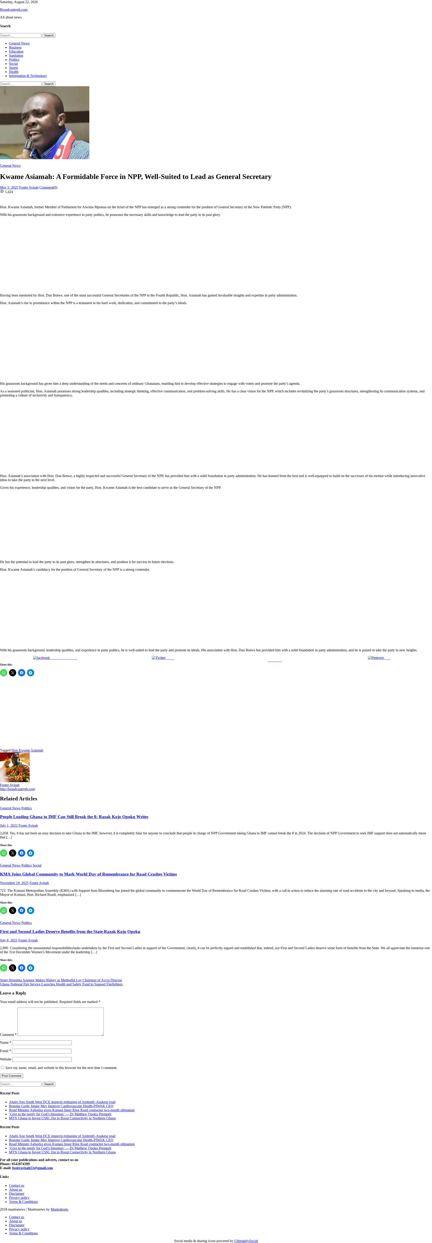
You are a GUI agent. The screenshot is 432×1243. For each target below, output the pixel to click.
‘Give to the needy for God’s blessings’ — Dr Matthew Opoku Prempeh (60, 1114)
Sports (13, 68)
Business (15, 47)
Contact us (16, 1185)
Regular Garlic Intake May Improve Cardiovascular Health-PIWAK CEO (61, 1106)
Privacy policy (19, 1198)
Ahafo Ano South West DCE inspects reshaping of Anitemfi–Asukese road (62, 1102)
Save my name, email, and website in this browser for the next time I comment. (61, 1068)
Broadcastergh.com (13, 9)
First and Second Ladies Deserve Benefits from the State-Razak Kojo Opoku (70, 931)
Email (5, 1051)
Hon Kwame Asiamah (27, 750)
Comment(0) (48, 187)
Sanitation (16, 55)
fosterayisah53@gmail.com (32, 1168)
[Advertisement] (137, 255)
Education (16, 51)
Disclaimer (16, 1193)
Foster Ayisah (28, 187)
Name (5, 1042)
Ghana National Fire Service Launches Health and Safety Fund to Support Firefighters (61, 984)
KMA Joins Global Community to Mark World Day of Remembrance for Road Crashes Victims (88, 874)
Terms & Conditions (23, 1202)
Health (13, 72)
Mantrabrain (59, 1209)
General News (19, 43)
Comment (8, 1035)
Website (5, 1059)
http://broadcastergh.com (17, 789)
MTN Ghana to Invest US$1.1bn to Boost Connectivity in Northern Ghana (62, 1118)
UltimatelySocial (246, 1241)
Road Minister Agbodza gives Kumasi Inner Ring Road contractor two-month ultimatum (72, 1110)
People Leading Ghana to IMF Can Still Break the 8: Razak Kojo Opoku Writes (74, 816)
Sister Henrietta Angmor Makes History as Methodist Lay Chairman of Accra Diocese (61, 980)
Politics (14, 59)
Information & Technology (28, 76)
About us (15, 1189)
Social (13, 64)
